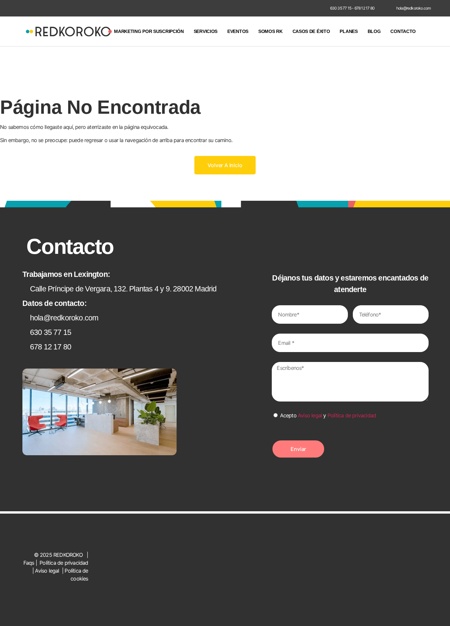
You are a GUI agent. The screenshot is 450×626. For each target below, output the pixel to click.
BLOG (374, 31)
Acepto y (328, 415)
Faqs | (30, 562)
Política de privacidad (351, 415)
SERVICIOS (205, 31)
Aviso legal (310, 415)
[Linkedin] (310, 8)
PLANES (348, 31)
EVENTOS (237, 31)
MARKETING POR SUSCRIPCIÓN (149, 31)
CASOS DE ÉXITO (311, 31)
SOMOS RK (270, 31)
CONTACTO (403, 31)
